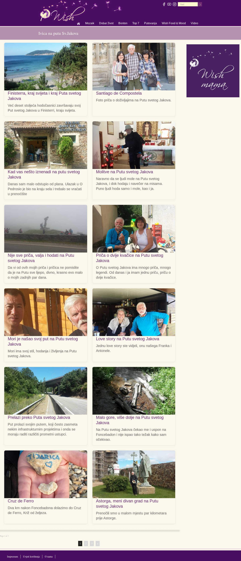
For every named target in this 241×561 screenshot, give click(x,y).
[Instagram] (175, 4)
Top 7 (135, 23)
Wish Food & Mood (174, 23)
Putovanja (150, 23)
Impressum (12, 556)
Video (194, 23)
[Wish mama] (212, 70)
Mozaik (89, 23)
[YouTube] (169, 4)
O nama (49, 556)
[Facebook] (164, 4)
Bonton (122, 23)
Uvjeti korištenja (31, 556)
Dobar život (106, 23)
